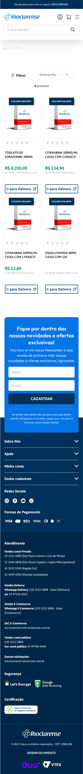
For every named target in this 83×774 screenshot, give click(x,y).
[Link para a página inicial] (5, 48)
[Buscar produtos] (72, 29)
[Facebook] (17, 504)
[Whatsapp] (33, 504)
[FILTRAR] (18, 75)
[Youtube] (25, 504)
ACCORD (16, 48)
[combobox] (41, 29)
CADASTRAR (41, 398)
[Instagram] (8, 504)
